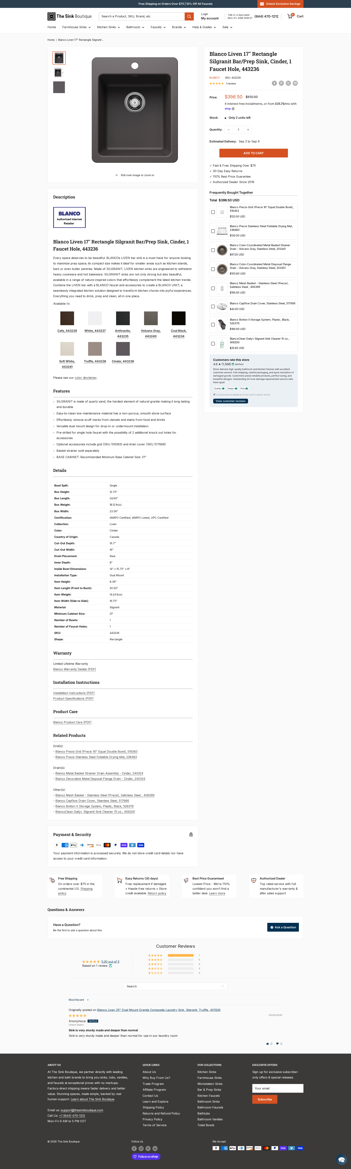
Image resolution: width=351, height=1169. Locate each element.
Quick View (222, 216)
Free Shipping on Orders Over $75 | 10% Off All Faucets (175, 3)
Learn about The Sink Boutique (92, 1099)
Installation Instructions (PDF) (74, 693)
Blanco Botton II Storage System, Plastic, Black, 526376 (94, 806)
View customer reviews (231, 401)
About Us (149, 1072)
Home (52, 27)
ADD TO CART (254, 153)
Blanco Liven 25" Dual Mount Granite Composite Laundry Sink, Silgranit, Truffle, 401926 (158, 1010)
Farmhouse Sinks (74, 27)
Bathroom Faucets (210, 1107)
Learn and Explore (155, 1101)
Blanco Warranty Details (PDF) (74, 669)
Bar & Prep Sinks (209, 1089)
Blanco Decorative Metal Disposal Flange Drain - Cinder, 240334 (100, 779)
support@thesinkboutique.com (82, 1110)
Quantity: (216, 129)
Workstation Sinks (209, 1084)
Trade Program (153, 1084)
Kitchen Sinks (106, 27)
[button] (155, 955)
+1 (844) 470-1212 (72, 1115)
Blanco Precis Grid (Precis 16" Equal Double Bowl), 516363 (96, 751)
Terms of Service (155, 1125)
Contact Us (150, 1095)
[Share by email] (295, 83)
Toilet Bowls (205, 1125)
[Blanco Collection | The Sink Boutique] (69, 206)
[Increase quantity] (248, 130)
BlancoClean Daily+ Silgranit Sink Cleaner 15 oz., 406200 (95, 811)
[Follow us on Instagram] (141, 1148)
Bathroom (133, 27)
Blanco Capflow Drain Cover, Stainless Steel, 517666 (92, 800)
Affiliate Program (154, 1089)
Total (213, 200)
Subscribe (265, 1099)
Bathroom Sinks (208, 1101)
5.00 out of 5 (110, 961)
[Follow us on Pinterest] (148, 1148)
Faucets (156, 27)
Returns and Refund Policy (161, 1113)
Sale (225, 27)
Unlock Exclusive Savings (283, 3)
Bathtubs (203, 1113)
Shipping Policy (153, 1107)
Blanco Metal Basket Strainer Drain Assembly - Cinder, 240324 (99, 773)
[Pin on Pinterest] (281, 83)
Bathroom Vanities (210, 1119)
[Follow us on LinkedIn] (155, 1148)
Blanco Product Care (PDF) (72, 722)
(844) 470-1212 (266, 16)
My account (210, 18)
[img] (77, 1015)
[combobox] (142, 16)
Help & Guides (202, 27)
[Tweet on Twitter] (288, 83)
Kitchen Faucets (208, 1095)
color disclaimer (86, 377)
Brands (177, 27)
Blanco (215, 77)
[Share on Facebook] (274, 83)
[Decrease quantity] (229, 130)
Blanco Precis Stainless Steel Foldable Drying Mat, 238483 (96, 757)
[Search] (189, 16)
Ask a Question (285, 927)
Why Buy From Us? (156, 1078)
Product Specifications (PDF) (73, 698)
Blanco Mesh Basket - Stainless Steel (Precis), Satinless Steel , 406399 (104, 795)
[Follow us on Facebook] (134, 1148)
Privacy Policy (152, 1119)
